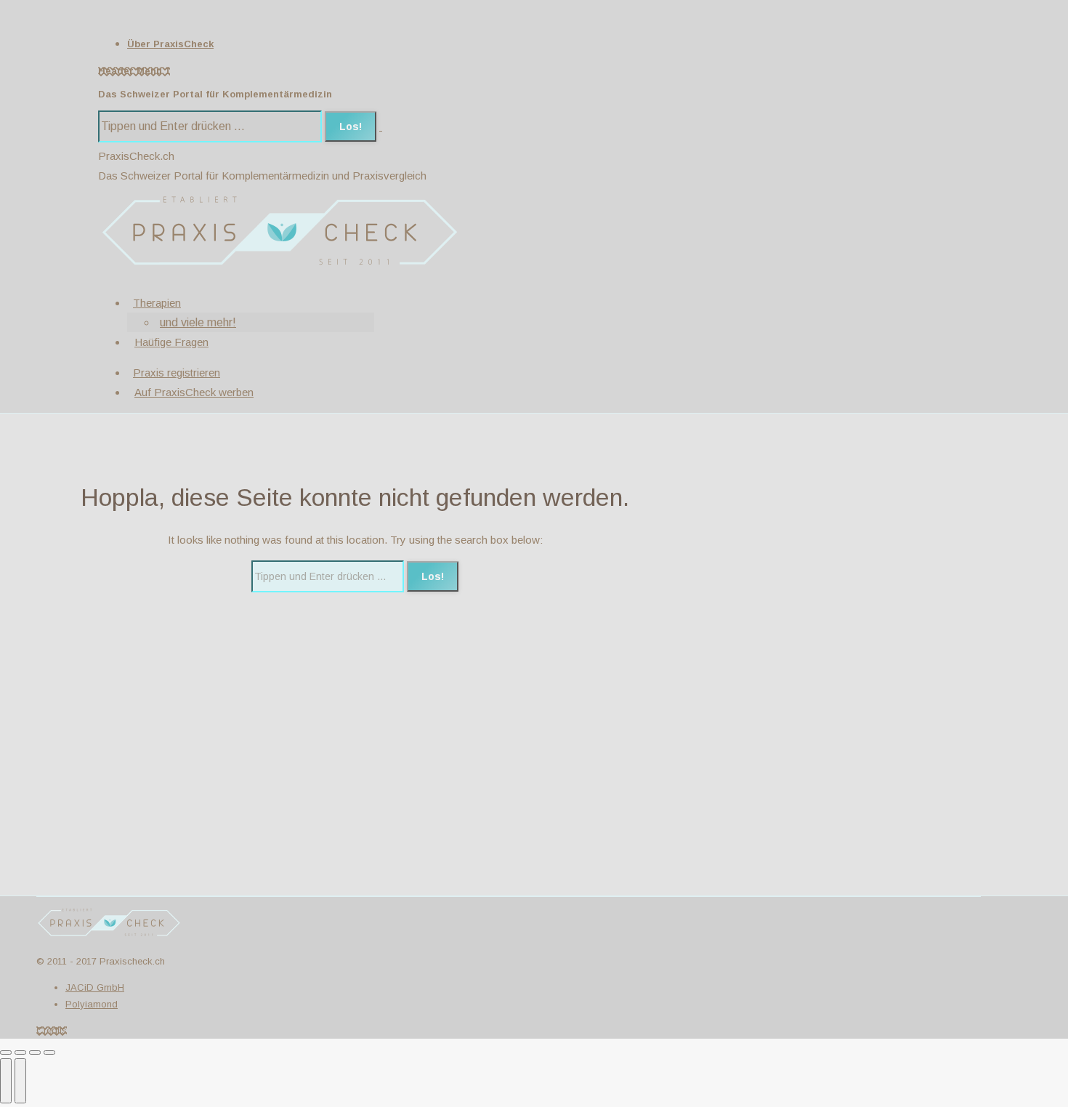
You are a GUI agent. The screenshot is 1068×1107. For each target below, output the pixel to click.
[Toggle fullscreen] (35, 1052)
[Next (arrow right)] (20, 1080)
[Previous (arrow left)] (6, 1080)
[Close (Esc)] (6, 1052)
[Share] (20, 1052)
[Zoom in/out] (49, 1052)
